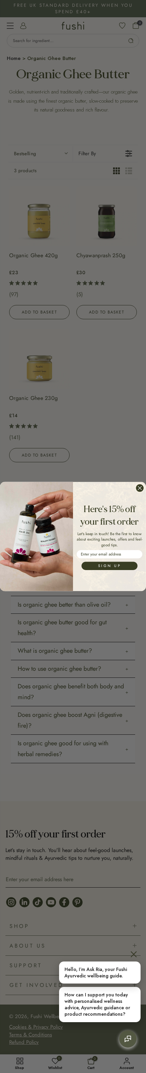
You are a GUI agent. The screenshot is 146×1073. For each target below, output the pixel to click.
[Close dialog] (139, 488)
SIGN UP (109, 565)
